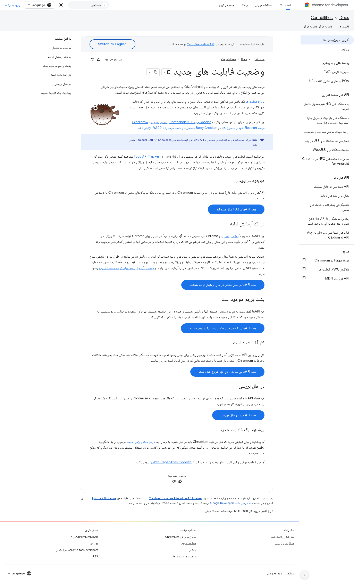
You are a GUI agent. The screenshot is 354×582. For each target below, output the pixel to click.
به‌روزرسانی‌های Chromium (180, 537)
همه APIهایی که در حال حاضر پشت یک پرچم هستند (222, 328)
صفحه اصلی (258, 59)
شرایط (290, 573)
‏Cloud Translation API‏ (200, 44)
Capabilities (322, 17)
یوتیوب (94, 543)
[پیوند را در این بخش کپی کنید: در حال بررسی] (234, 386)
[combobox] (88, 5)
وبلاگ (245, 5)
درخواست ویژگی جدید (141, 442)
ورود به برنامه (12, 5)
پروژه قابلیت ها (255, 102)
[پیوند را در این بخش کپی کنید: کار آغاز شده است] (229, 343)
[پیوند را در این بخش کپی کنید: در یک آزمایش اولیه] (226, 224)
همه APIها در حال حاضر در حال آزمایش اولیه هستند (223, 285)
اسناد (288, 5)
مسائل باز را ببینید (284, 543)
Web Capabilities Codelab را (171, 462)
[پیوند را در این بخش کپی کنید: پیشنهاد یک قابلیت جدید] (215, 429)
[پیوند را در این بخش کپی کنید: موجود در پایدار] (232, 180)
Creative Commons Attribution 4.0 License (175, 498)
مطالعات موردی (263, 5)
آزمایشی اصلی (230, 236)
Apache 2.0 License (104, 498)
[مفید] (99, 59)
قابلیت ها (344, 26)
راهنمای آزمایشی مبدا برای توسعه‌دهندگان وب (126, 268)
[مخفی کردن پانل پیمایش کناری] (305, 575)
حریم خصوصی (275, 573)
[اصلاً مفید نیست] (93, 59)
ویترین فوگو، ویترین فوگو (317, 26)
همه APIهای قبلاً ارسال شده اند (236, 209)
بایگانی (192, 550)
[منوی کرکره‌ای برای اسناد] (280, 4)
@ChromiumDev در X (84, 537)
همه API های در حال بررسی (238, 415)
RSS (95, 556)
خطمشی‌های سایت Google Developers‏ (231, 503)
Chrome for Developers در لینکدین (77, 550)
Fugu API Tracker (146, 157)
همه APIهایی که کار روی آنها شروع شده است (227, 372)
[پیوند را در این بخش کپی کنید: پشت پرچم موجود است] (217, 299)
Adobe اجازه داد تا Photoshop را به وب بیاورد (181, 122)
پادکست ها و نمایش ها (184, 556)
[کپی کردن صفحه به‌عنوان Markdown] (156, 72)
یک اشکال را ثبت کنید (282, 537)
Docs (344, 17)
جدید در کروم (226, 5)
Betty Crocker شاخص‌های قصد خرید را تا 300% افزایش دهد (177, 128)
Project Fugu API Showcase (154, 140)
